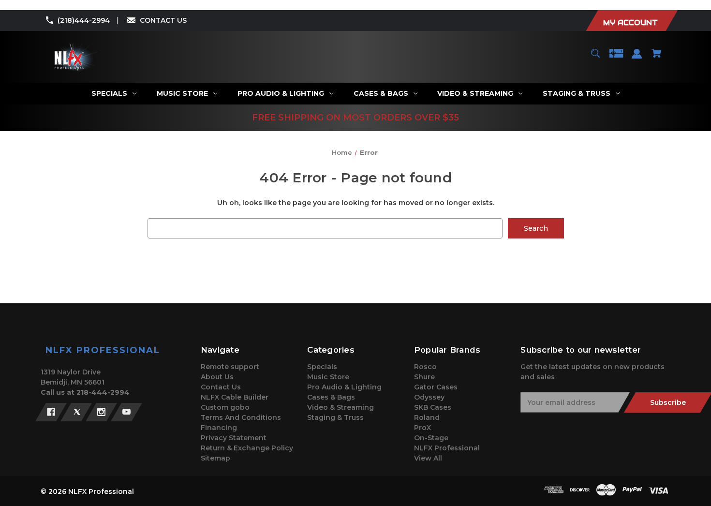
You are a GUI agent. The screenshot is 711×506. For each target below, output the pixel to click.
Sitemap (215, 458)
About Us (217, 376)
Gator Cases (436, 387)
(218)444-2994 (84, 20)
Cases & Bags (331, 397)
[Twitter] (76, 412)
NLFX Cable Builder (234, 397)
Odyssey (429, 397)
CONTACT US (163, 20)
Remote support (230, 366)
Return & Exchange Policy (247, 448)
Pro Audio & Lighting (344, 387)
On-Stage (431, 437)
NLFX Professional (447, 448)
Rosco (425, 366)
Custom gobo (225, 407)
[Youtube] (126, 412)
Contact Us (221, 387)
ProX (422, 427)
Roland (427, 417)
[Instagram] (101, 412)
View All (428, 458)
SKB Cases (432, 407)
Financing (219, 427)
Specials (322, 366)
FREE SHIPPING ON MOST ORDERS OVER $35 (355, 117)
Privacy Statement (234, 437)
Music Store (328, 376)
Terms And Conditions (241, 417)
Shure (424, 376)
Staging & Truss (335, 417)
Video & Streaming (340, 407)
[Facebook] (51, 412)
